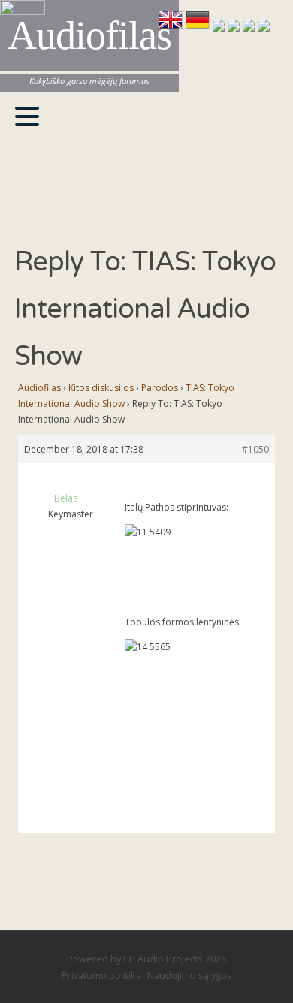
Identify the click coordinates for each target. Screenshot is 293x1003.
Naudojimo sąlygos (189, 975)
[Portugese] (264, 27)
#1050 (255, 449)
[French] (220, 27)
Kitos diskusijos (101, 387)
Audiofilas (39, 387)
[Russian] (250, 27)
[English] (172, 27)
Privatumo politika (101, 975)
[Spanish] (235, 27)
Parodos (159, 387)
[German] (199, 27)
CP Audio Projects (163, 958)
